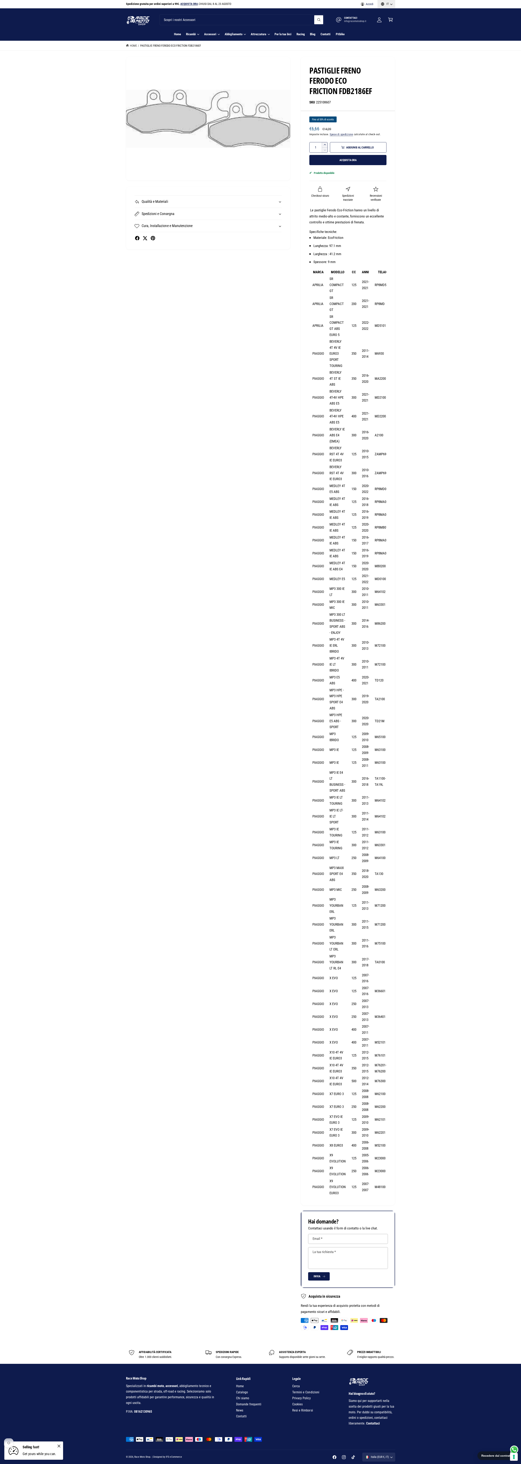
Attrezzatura (258, 34)
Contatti (241, 1416)
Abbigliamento (233, 34)
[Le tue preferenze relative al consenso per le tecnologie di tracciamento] (514, 1457)
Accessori (210, 34)
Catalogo (242, 1392)
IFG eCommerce (174, 1456)
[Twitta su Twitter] (145, 238)
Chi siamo (242, 1398)
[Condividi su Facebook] (137, 238)
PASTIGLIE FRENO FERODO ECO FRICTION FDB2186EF (170, 45)
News (239, 1410)
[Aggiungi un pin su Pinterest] (153, 238)
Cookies (297, 1404)
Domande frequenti (248, 1404)
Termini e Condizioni (305, 1392)
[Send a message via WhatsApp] (514, 1449)
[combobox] (242, 19)
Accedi (369, 4)
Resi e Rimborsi (302, 1410)
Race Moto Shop (142, 1456)
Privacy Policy (301, 1398)
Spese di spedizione (341, 134)
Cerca (296, 1386)
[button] (390, 19)
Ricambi (191, 34)
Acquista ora (348, 160)
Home (133, 45)
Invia (317, 1276)
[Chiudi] (59, 1446)
